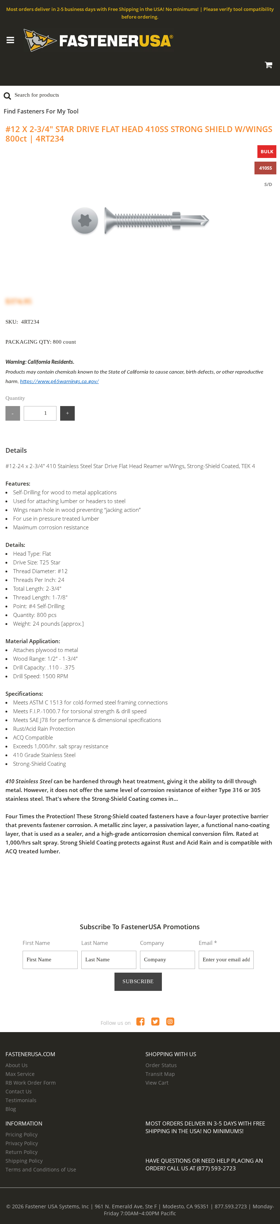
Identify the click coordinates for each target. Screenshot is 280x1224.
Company (152, 942)
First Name (36, 942)
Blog (10, 1108)
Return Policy (21, 1151)
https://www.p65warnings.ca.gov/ (59, 382)
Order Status (161, 1065)
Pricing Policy (21, 1134)
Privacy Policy (21, 1143)
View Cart (156, 1082)
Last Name (94, 942)
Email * (208, 942)
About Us (16, 1065)
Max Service (20, 1073)
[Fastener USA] (140, 40)
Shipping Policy (24, 1160)
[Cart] (268, 66)
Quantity (15, 398)
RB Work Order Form (30, 1082)
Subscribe (138, 981)
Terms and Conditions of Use (40, 1169)
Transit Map (160, 1073)
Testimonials (20, 1100)
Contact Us (18, 1091)
